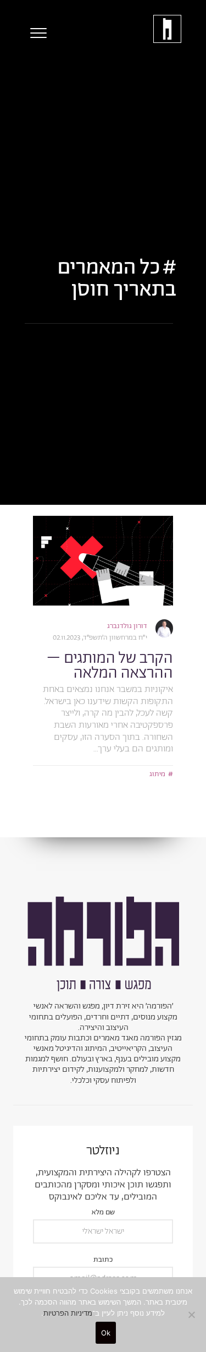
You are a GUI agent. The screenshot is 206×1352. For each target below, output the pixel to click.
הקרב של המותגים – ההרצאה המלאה (110, 665)
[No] (192, 1314)
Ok (106, 1332)
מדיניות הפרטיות (67, 1313)
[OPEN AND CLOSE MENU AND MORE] (36, 33)
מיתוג (157, 774)
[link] (103, 561)
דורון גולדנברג (127, 626)
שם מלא (103, 1213)
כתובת (103, 1260)
